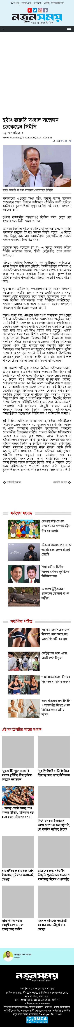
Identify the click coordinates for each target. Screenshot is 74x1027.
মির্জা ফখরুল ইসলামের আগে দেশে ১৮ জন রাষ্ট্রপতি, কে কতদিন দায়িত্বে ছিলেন (54, 825)
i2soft (58, 1014)
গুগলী (46, 3)
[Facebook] (40, 12)
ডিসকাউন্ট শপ (57, 3)
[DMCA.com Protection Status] (37, 1022)
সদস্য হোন (26, 3)
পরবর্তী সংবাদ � (62, 482)
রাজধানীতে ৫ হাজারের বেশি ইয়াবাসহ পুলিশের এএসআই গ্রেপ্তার (18, 875)
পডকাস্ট (37, 3)
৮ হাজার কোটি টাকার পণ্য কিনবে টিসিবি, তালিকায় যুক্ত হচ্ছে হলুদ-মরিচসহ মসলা (18, 813)
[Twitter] (35, 12)
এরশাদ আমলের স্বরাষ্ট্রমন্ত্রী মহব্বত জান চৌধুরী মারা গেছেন (52, 925)
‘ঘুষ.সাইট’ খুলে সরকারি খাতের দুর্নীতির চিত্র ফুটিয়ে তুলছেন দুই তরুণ (17, 776)
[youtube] (29, 12)
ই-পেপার (15, 3)
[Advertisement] (37, 71)
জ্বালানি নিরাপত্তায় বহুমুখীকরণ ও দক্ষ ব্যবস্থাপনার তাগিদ (12, 925)
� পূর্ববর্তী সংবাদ (12, 482)
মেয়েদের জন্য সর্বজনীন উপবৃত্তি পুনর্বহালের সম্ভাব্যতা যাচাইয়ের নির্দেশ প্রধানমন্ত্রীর (54, 875)
